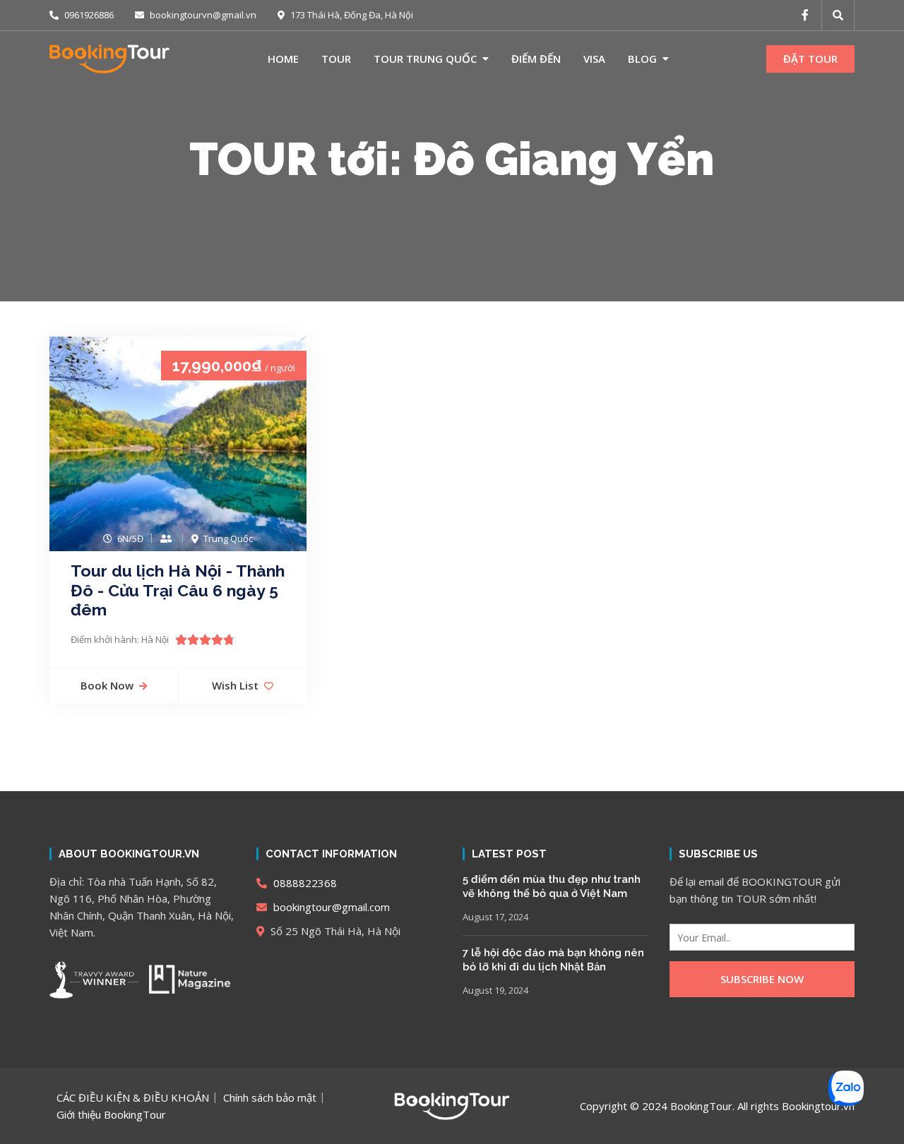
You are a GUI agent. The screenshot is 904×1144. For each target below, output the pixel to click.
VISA (594, 59)
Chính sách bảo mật (269, 1097)
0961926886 (88, 14)
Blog (642, 59)
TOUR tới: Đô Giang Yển (452, 159)
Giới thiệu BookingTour (111, 1114)
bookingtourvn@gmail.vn (202, 14)
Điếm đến (536, 59)
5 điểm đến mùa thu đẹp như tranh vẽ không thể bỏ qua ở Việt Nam (552, 886)
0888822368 (303, 883)
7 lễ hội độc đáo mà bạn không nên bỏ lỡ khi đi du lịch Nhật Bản (553, 959)
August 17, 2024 (495, 917)
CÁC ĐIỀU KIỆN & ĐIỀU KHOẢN (132, 1097)
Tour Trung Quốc (425, 59)
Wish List (235, 685)
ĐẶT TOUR (810, 59)
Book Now (107, 685)
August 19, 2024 (495, 990)
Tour (336, 59)
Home (283, 59)
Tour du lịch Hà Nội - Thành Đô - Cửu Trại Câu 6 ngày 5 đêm (178, 590)
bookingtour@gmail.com (330, 907)
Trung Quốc (228, 538)
